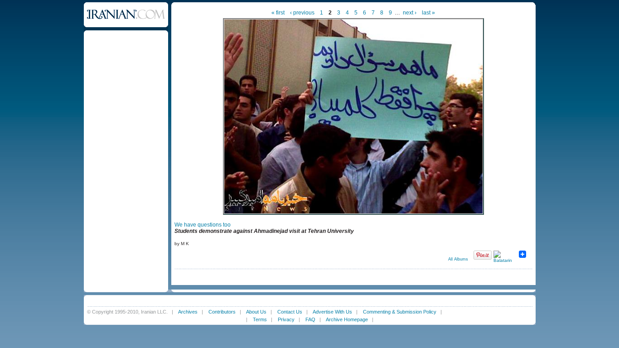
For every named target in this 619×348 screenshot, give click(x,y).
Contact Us (289, 311)
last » (428, 13)
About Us (256, 311)
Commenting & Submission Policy (399, 311)
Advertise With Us (332, 311)
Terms (260, 319)
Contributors (222, 311)
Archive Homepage (347, 319)
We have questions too (202, 225)
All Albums (458, 259)
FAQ (310, 319)
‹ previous (302, 13)
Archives (188, 311)
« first (278, 13)
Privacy (286, 319)
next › (409, 13)
